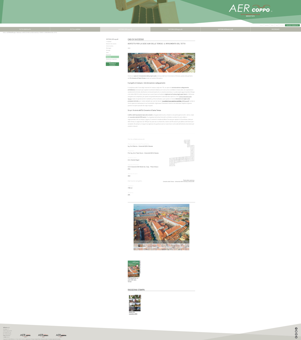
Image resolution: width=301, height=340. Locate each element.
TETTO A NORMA (75, 29)
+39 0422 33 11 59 (7, 332)
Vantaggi (108, 50)
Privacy (32, 339)
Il (108, 41)
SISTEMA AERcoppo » (12, 32)
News (272, 25)
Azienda (267, 25)
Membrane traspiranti (111, 59)
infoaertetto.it (6, 337)
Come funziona (109, 46)
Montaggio (108, 48)
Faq (277, 25)
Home (261, 25)
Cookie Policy (37, 339)
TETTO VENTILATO (25, 29)
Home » (5, 32)
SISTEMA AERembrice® (225, 29)
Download (108, 54)
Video (107, 52)
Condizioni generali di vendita (54, 339)
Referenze (108, 57)
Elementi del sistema (111, 43)
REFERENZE (276, 29)
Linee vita (108, 61)
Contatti (282, 25)
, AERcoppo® (175, 101)
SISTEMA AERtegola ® (175, 29)
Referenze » (19, 32)
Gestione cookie (44, 339)
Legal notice (27, 339)
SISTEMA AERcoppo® (125, 29)
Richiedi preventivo (292, 25)
